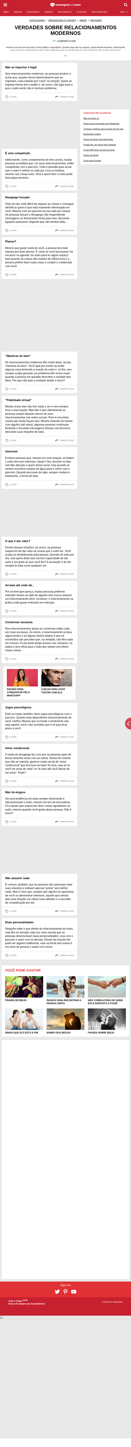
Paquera (96, 20)
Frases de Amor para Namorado (98, 139)
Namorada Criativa (92, 134)
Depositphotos (38, 1304)
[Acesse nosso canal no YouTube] (74, 1292)
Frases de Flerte (90, 155)
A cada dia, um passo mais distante (99, 145)
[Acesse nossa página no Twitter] (57, 1292)
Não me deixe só (91, 118)
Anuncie (117, 1302)
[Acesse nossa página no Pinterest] (65, 1292)
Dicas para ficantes (92, 160)
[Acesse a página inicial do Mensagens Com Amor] (65, 5)
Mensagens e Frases (62, 20)
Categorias (37, 20)
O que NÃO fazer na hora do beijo (99, 150)
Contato (107, 1302)
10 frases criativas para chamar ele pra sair (103, 129)
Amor (83, 20)
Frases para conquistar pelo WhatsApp (101, 124)
